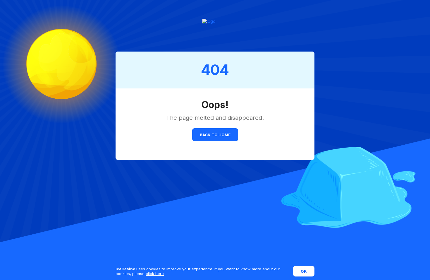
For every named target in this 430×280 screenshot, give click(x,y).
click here (155, 273)
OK (304, 271)
